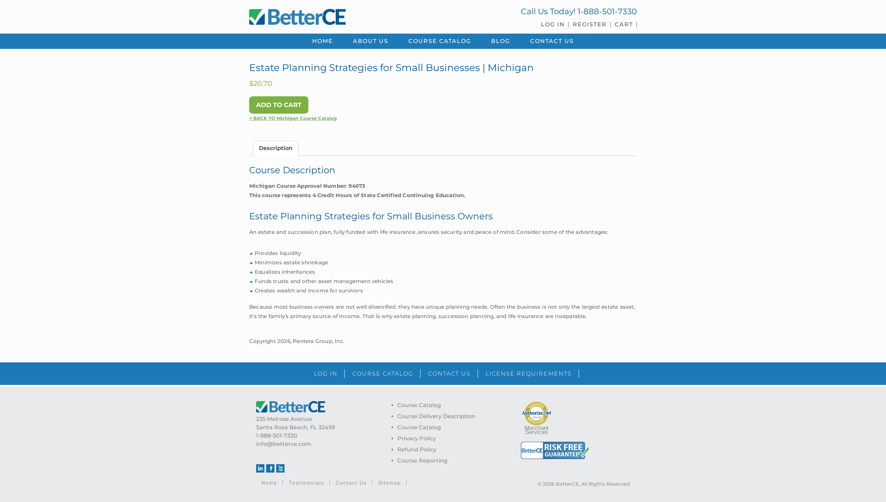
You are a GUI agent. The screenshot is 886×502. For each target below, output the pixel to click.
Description (275, 148)
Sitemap (389, 482)
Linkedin (260, 468)
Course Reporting (422, 460)
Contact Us (351, 482)
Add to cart (278, 105)
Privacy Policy (416, 438)
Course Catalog (419, 405)
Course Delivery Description (436, 416)
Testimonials (306, 482)
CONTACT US (449, 373)
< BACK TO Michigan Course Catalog (293, 118)
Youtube (280, 468)
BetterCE (342, 15)
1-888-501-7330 (607, 11)
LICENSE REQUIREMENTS (529, 373)
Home (269, 482)
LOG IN (325, 373)
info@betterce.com (283, 444)
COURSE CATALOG (382, 373)
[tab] (275, 148)
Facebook (270, 468)
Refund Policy (416, 449)
